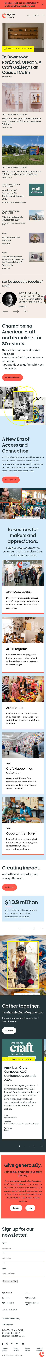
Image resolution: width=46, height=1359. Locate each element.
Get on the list (9, 1281)
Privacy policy (5, 1349)
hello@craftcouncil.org (11, 1318)
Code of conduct (39, 1349)
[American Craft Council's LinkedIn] (24, 1343)
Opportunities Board (31, 1304)
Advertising (8, 1303)
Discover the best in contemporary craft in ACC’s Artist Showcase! (21, 4)
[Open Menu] (43, 16)
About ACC (7, 1293)
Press (27, 1293)
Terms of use (27, 1349)
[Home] (8, 15)
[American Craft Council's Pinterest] (13, 1343)
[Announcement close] (42, 4)
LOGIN (36, 16)
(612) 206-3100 (7, 1324)
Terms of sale (16, 1349)
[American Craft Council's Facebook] (3, 1343)
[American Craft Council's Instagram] (8, 1343)
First (3, 1253)
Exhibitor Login (10, 1310)
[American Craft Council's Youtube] (18, 1343)
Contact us (30, 1298)
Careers (6, 1298)
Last (3, 1263)
